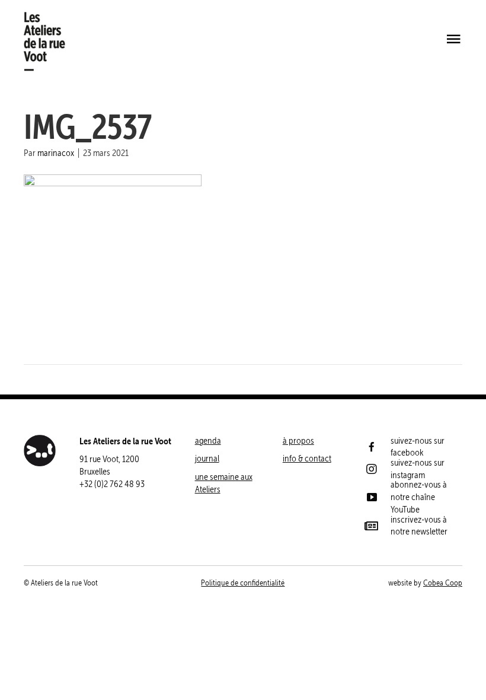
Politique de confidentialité (242, 583)
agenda (208, 440)
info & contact (307, 458)
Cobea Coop (442, 583)
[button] (453, 39)
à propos (298, 440)
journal (207, 458)
